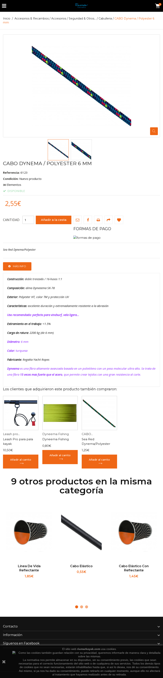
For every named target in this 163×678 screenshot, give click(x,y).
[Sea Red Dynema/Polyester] (58, 149)
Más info (19, 266)
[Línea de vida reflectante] (29, 532)
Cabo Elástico (81, 566)
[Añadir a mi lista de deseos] (119, 220)
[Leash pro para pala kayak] (20, 413)
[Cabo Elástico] (81, 532)
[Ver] (42, 581)
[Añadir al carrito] (16, 581)
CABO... (87, 434)
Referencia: (11, 172)
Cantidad (11, 220)
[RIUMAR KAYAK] (81, 5)
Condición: (10, 179)
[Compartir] (108, 220)
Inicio (6, 18)
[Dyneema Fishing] (60, 413)
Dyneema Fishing (55, 434)
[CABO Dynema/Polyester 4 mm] (99, 413)
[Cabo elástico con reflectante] (134, 532)
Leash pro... (11, 434)
